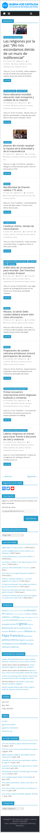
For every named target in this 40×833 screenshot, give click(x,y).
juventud (33, 157)
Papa (34, 631)
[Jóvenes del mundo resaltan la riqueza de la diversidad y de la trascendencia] (20, 131)
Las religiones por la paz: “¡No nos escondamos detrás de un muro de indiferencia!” (19, 49)
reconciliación (7, 237)
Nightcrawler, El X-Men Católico (13, 548)
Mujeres (15, 406)
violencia (24, 67)
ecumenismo (14, 620)
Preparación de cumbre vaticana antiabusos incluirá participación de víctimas (19, 353)
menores (25, 323)
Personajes (12, 264)
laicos (16, 628)
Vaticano (12, 198)
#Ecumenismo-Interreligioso (13, 37)
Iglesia (33, 234)
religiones (18, 67)
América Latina (19, 610)
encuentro (28, 64)
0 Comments (31, 154)
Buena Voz (21, 61)
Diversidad (14, 157)
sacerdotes (30, 640)
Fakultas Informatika (9, 659)
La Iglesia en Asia (9, 223)
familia (13, 624)
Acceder (4, 721)
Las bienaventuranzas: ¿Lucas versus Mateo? (17, 556)
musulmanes (7, 281)
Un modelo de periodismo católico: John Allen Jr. (18, 783)
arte (24, 611)
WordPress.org (7, 731)
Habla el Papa (22, 91)
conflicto (28, 614)
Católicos (12, 234)
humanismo (7, 108)
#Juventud (7, 142)
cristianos (8, 279)
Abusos (7, 323)
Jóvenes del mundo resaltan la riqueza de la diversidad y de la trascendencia (18, 148)
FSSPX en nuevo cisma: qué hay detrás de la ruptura (20, 749)
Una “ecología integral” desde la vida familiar (17, 777)
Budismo (16, 403)
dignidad (21, 64)
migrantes (11, 448)
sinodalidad (6, 644)
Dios (10, 617)
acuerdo (15, 105)
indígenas (30, 624)
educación (22, 105)
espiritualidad (7, 406)
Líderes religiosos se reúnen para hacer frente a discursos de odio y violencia (19, 436)
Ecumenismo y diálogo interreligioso (15, 261)
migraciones (7, 67)
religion (26, 281)
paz (13, 67)
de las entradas (8, 724)
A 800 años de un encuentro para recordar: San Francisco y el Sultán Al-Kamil (19, 270)
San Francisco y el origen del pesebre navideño (18, 573)
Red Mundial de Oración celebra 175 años (16, 189)
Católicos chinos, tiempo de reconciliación (18, 227)
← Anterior (7, 476)
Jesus (4, 627)
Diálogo (15, 64)
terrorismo (14, 450)
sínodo (23, 643)
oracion (29, 196)
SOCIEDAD (15, 644)
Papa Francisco (21, 108)
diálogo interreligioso (19, 445)
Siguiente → (32, 476)
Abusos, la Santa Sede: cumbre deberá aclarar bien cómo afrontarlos (18, 314)
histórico (27, 279)
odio (16, 448)
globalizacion (16, 196)
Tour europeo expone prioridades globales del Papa (20, 794)
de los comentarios (10, 728)
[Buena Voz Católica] (4, 13)
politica (21, 448)
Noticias (6, 184)
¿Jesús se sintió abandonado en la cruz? (15, 568)
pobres (30, 636)
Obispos (31, 323)
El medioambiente (9, 91)
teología (30, 644)
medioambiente (25, 628)
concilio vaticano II (18, 614)
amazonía (11, 610)
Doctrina (35, 617)
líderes (5, 448)
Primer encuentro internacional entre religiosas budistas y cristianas (19, 394)
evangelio (5, 624)
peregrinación (19, 281)
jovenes (13, 108)
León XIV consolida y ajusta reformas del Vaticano (19, 744)
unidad (15, 237)
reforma (14, 639)
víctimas (22, 364)
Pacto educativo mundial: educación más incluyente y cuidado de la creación (18, 97)
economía (5, 620)
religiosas (27, 406)
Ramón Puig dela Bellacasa (11, 687)
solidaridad (6, 450)
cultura (5, 617)
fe (17, 624)
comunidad (19, 234)
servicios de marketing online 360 (13, 676)
